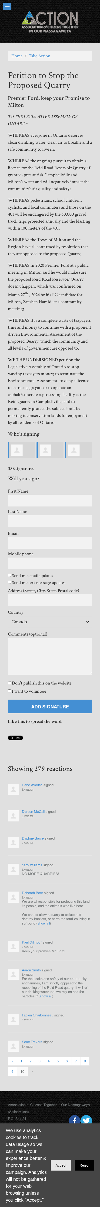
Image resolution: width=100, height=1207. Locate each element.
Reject (84, 1165)
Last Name (17, 512)
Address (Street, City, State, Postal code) (43, 591)
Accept (61, 1165)
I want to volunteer (28, 691)
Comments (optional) (27, 634)
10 (22, 1071)
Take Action (39, 56)
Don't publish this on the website (41, 683)
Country (15, 612)
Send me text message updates (38, 583)
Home (17, 56)
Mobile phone (20, 554)
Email (13, 533)
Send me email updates (32, 576)
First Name (18, 491)
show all (43, 923)
